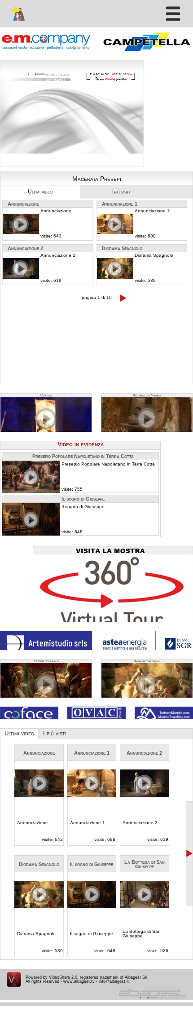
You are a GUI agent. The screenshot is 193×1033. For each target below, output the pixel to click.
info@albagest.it (114, 981)
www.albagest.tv (79, 981)
